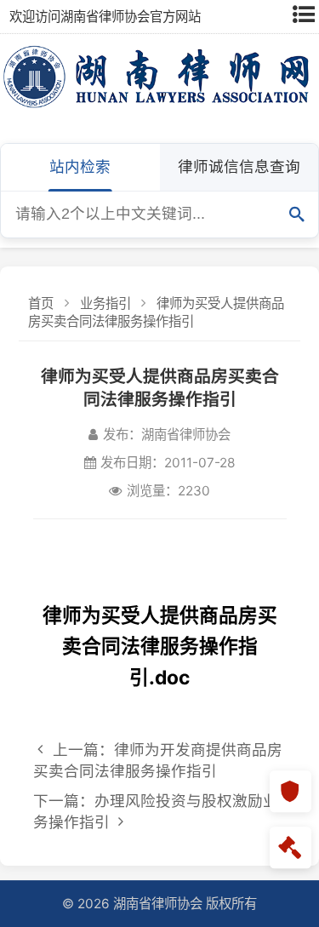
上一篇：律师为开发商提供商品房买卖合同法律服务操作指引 (157, 760)
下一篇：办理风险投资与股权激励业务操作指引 (155, 811)
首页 (41, 303)
